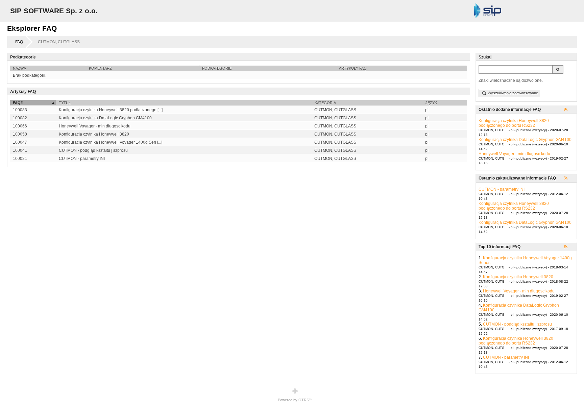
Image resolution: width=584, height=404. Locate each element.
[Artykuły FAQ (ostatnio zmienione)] (569, 178)
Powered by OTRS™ (295, 400)
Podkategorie (217, 68)
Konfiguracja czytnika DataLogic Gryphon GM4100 (525, 139)
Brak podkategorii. (29, 75)
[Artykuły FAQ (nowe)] (569, 110)
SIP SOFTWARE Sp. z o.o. (54, 11)
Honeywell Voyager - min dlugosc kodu (514, 153)
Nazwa (19, 68)
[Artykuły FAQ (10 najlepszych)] (569, 247)
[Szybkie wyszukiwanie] (557, 69)
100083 (20, 110)
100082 (20, 118)
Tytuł (65, 103)
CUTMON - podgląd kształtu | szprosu (517, 324)
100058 (20, 134)
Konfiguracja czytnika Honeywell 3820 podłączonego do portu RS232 (514, 123)
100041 (20, 150)
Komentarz (100, 68)
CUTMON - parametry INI (502, 189)
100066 (20, 126)
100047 (20, 142)
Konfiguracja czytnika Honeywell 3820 (518, 277)
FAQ (19, 42)
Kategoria (325, 103)
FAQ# (18, 103)
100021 (20, 158)
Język (431, 103)
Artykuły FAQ (353, 68)
